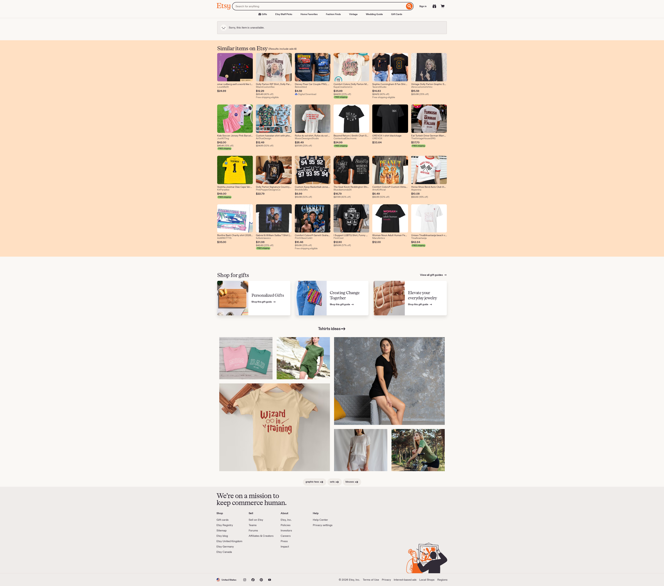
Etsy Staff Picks (283, 14)
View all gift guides (431, 275)
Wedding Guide (374, 14)
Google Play (254, 563)
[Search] (409, 6)
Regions (442, 579)
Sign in (423, 6)
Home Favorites (309, 14)
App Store (228, 563)
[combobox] (318, 6)
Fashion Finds (333, 14)
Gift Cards (396, 14)
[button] (226, 579)
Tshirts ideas (329, 328)
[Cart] (443, 6)
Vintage (353, 14)
